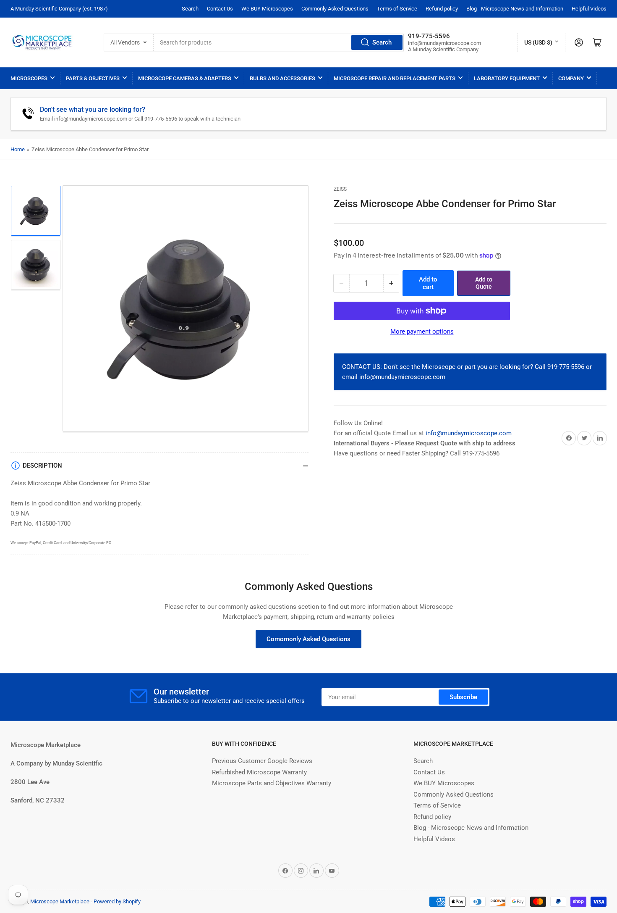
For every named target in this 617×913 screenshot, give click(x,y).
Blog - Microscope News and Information (514, 8)
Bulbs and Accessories (282, 78)
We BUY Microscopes (267, 8)
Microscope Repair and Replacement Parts (394, 78)
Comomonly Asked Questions (308, 639)
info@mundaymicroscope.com (469, 433)
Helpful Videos (589, 8)
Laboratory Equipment (507, 78)
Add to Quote (483, 283)
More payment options (422, 331)
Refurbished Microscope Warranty (259, 772)
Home (17, 149)
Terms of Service (397, 8)
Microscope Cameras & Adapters (184, 78)
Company (571, 78)
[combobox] (279, 42)
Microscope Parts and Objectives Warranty (271, 783)
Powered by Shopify (117, 901)
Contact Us (220, 8)
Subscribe (463, 697)
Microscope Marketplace (59, 901)
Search (190, 8)
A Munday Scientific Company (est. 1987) (59, 8)
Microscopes (28, 78)
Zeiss (340, 189)
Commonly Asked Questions (335, 8)
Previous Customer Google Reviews (262, 761)
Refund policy (442, 8)
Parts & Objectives (93, 78)
